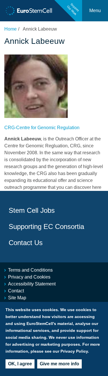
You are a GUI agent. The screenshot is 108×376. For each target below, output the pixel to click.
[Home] (29, 10)
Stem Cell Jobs (32, 210)
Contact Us (26, 243)
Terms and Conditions (30, 270)
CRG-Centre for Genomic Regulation (41, 127)
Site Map (17, 297)
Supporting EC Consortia (46, 226)
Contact (16, 290)
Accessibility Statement (32, 283)
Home (10, 29)
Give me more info (59, 363)
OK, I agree (20, 363)
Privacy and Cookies (29, 277)
